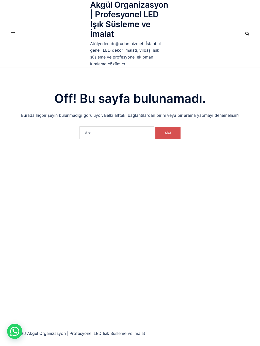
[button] (14, 331)
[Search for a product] (247, 34)
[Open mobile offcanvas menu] (13, 33)
